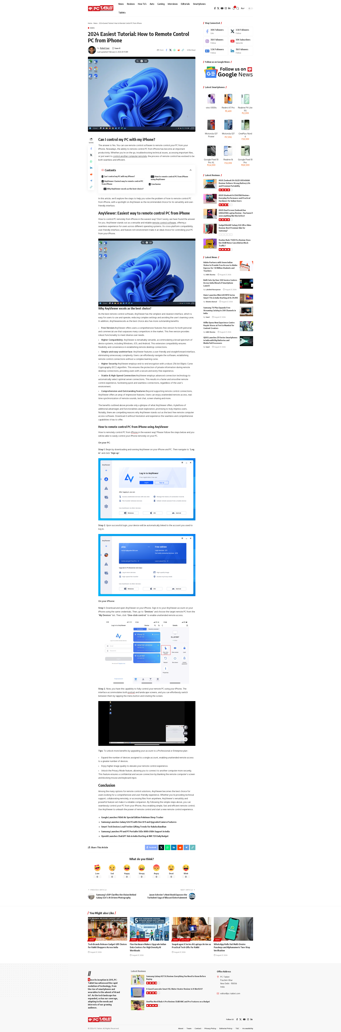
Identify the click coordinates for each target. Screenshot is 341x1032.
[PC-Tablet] (101, 8)
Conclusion (156, 184)
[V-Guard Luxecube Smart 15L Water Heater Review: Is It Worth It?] (137, 993)
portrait (131, 692)
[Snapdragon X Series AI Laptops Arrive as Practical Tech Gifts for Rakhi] (191, 929)
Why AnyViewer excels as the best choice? (125, 189)
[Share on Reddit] (179, 50)
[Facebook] (215, 8)
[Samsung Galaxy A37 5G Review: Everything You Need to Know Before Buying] (137, 980)
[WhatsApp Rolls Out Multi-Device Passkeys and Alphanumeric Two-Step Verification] (233, 929)
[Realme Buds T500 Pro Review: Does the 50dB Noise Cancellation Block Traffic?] (210, 244)
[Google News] (215, 51)
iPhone (134, 432)
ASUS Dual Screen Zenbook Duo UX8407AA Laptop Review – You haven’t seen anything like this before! (236, 213)
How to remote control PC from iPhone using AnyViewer (169, 177)
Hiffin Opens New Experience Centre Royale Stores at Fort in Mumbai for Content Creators (219, 325)
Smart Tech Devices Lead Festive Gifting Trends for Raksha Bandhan (133, 826)
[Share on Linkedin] (91, 168)
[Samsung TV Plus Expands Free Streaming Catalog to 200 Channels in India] (246, 311)
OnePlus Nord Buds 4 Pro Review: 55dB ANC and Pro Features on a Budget (178, 1001)
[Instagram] (226, 8)
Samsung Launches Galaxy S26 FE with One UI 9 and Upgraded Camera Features (138, 822)
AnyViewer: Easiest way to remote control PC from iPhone (122, 182)
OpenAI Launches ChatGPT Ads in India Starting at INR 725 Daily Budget (135, 836)
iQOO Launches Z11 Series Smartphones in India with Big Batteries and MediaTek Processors (220, 340)
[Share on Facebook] (166, 50)
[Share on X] (170, 50)
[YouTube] (222, 8)
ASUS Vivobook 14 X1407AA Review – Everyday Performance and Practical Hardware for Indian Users (234, 198)
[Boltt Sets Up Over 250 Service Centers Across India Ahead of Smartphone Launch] (246, 284)
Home (90, 23)
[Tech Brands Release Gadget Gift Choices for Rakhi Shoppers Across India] (107, 929)
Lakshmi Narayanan (213, 289)
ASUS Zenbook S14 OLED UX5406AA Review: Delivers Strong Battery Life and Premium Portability (234, 183)
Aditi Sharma (210, 275)
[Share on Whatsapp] (174, 50)
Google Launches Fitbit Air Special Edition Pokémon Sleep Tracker (132, 817)
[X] (218, 8)
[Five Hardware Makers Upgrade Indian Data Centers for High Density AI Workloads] (149, 929)
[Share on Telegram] (91, 180)
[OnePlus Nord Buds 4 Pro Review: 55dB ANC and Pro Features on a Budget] (137, 1005)
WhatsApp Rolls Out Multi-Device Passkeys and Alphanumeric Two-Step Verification (232, 947)
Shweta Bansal (211, 302)
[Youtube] (241, 41)
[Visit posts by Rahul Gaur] (92, 50)
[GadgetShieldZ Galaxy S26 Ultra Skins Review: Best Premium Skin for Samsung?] (210, 229)
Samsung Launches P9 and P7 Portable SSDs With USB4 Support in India (135, 831)
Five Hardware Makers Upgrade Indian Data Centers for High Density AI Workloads (148, 947)
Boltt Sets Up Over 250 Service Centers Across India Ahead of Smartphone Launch (220, 283)
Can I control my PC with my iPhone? (119, 176)
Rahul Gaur (105, 48)
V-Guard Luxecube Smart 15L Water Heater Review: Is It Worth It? (174, 989)
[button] (237, 8)
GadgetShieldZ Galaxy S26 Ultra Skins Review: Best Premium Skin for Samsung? (235, 228)
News (96, 23)
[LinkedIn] (229, 8)
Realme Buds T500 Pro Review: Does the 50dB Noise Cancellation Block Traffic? (235, 243)
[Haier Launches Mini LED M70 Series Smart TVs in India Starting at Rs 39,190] (246, 299)
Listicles (143, 940)
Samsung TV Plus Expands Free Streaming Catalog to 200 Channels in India (219, 310)
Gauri (208, 317)
